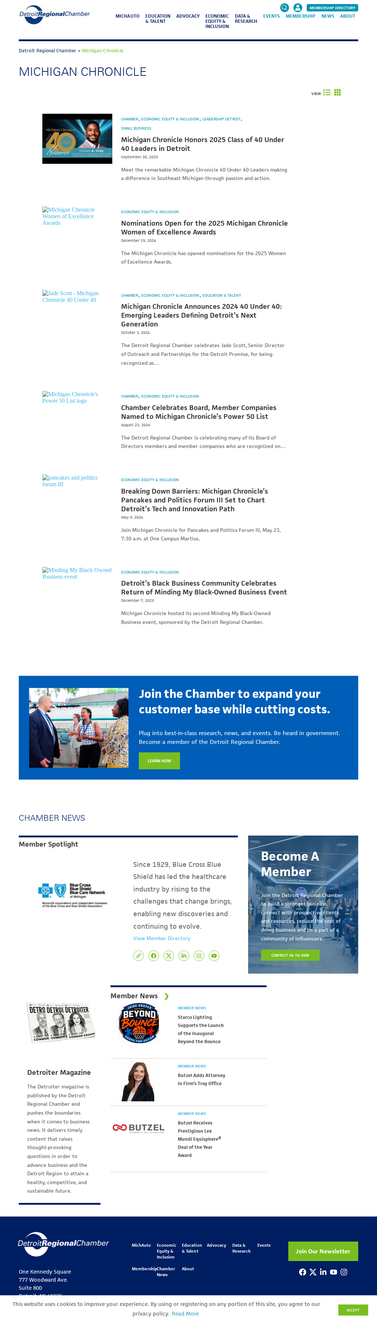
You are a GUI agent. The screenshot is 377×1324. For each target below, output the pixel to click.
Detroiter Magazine (59, 1073)
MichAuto (127, 16)
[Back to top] (359, 1240)
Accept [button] (353, 1310)
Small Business (136, 128)
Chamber (130, 118)
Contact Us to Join (290, 955)
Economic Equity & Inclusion (217, 21)
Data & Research (246, 18)
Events (271, 16)
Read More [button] (185, 1313)
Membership (300, 16)
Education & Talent (157, 18)
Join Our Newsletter (323, 1251)
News (327, 16)
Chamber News (166, 1271)
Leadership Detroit (222, 118)
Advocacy (188, 16)
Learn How (159, 760)
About (347, 16)
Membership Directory (332, 7)
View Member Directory (161, 938)
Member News (192, 1007)
